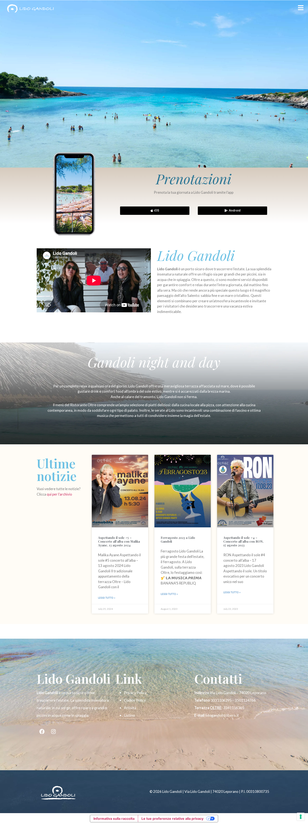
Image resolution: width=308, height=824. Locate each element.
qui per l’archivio (60, 494)
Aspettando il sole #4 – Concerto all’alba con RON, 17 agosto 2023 (243, 541)
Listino (129, 715)
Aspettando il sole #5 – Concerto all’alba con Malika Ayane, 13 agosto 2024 (119, 541)
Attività (130, 707)
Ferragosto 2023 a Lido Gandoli (178, 539)
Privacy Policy (135, 692)
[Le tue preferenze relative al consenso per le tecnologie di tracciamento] (301, 817)
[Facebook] (42, 731)
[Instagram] (53, 731)
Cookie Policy (135, 700)
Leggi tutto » (106, 597)
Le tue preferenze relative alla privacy (172, 818)
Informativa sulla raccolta (114, 818)
